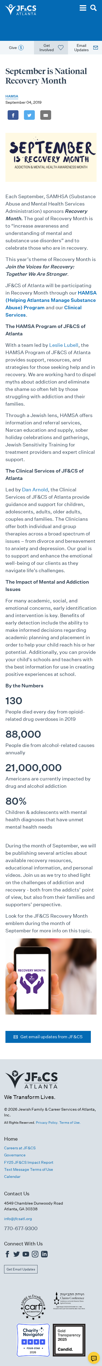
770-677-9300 (21, 1228)
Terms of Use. (70, 1122)
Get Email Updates (21, 1269)
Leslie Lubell (63, 345)
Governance (15, 1155)
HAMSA (11, 96)
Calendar (12, 1176)
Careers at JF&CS (20, 1148)
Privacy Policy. (47, 1122)
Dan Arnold (35, 489)
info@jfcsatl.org (18, 1218)
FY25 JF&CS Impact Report (28, 1162)
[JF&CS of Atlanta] (31, 1090)
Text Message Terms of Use (28, 1169)
